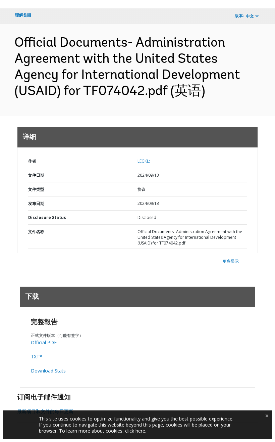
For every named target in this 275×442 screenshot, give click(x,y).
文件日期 (36, 175)
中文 (250, 16)
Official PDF (44, 342)
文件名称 (36, 231)
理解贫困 (23, 15)
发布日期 (36, 203)
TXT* (36, 356)
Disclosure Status (47, 217)
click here (135, 431)
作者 (32, 161)
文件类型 (36, 189)
